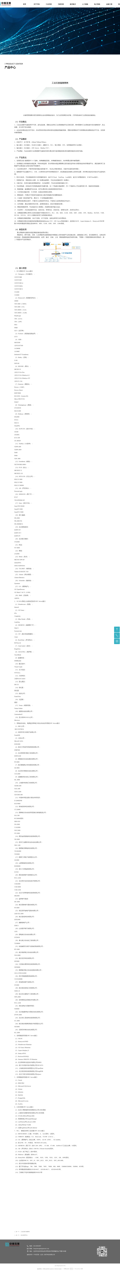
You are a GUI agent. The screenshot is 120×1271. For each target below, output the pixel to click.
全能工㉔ (109, 4)
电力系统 (97, 4)
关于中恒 (37, 4)
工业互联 (49, 4)
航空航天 (73, 4)
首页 (24, 4)
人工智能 (85, 4)
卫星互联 (61, 4)
